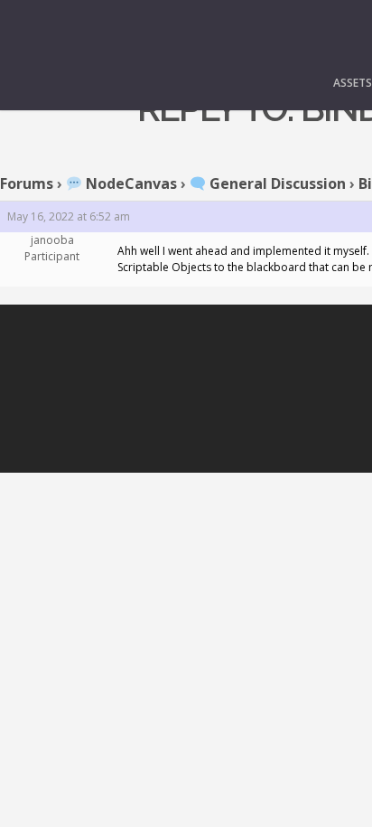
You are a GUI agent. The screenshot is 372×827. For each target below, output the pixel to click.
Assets (352, 82)
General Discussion (276, 183)
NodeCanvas (129, 183)
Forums (26, 183)
